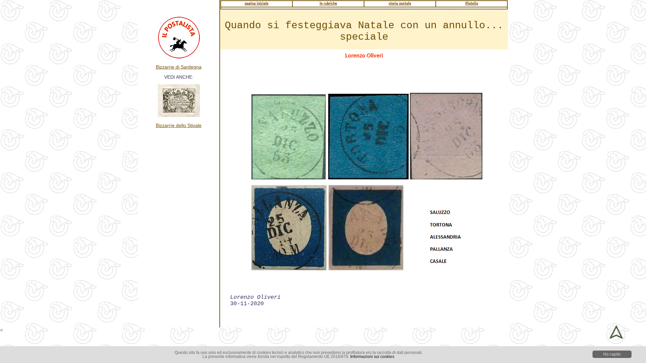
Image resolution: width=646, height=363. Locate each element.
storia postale (400, 4)
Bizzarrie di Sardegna (179, 67)
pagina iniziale (256, 4)
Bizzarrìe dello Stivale (179, 125)
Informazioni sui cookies (372, 356)
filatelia (471, 4)
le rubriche (328, 4)
